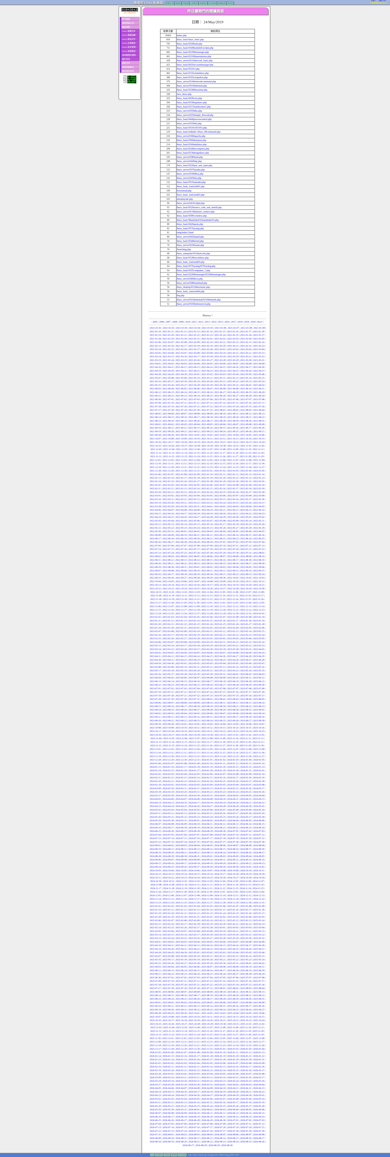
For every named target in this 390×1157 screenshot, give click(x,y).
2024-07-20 (246, 838)
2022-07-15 (168, 549)
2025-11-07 (207, 1027)
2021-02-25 (168, 349)
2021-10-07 (155, 438)
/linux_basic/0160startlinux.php (191, 144)
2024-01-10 (207, 763)
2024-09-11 (219, 859)
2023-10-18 (168, 731)
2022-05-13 (168, 524)
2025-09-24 (220, 1009)
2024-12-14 (155, 899)
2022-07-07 (181, 545)
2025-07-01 (168, 977)
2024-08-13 (194, 849)
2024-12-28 (220, 902)
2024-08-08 (246, 845)
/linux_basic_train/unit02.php (190, 194)
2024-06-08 (168, 824)
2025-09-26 (246, 1009)
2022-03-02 (168, 495)
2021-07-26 (258, 406)
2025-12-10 (168, 1042)
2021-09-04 (194, 424)
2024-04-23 (155, 806)
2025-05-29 (207, 963)
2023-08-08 (181, 703)
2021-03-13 (258, 353)
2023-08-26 (181, 710)
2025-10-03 (220, 1013)
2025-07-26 (258, 984)
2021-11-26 (219, 456)
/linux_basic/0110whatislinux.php (192, 73)
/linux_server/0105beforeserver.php (193, 304)
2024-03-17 (258, 788)
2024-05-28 (258, 817)
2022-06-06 (246, 531)
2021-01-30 (181, 338)
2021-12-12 (181, 463)
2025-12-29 (181, 1049)
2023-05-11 (194, 667)
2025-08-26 (194, 999)
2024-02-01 (258, 770)
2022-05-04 (168, 520)
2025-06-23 (181, 974)
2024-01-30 (233, 770)
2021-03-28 (220, 360)
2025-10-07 (155, 1017)
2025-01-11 (168, 910)
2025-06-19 (246, 970)
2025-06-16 (207, 970)
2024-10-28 (246, 877)
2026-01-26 (194, 1059)
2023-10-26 (155, 735)
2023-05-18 (168, 670)
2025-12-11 (181, 1042)
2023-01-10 (258, 617)
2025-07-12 (194, 981)
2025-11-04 (168, 1027)
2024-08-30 (181, 856)
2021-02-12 (232, 342)
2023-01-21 (168, 624)
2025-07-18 (155, 984)
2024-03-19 (168, 792)
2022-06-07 (258, 531)
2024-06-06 (258, 820)
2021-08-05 (155, 413)
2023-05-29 (194, 674)
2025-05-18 (181, 959)
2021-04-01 (155, 363)
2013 (207, 322)
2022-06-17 (155, 538)
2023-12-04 (194, 749)
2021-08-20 (233, 417)
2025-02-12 (232, 920)
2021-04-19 (155, 371)
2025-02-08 (181, 920)
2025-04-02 (168, 942)
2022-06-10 (181, 535)
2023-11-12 (258, 738)
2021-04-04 (194, 363)
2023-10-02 (194, 724)
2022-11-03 (194, 592)
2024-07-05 (168, 835)
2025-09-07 (233, 1002)
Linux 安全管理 (128, 47)
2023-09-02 (155, 713)
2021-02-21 (233, 346)
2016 (227, 322)
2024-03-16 (245, 788)
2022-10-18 (220, 585)
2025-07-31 (207, 988)
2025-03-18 (207, 934)
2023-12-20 (168, 756)
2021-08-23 (155, 421)
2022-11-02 (181, 592)
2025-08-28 (220, 999)
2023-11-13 (155, 742)
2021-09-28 (155, 435)
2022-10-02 (246, 578)
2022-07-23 (155, 553)
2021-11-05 (181, 449)
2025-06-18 (233, 970)
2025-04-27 (258, 949)
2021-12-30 (181, 470)
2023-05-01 (181, 663)
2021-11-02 (258, 446)
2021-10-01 (194, 435)
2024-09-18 (194, 863)
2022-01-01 (207, 470)
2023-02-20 (207, 635)
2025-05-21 (220, 959)
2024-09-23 (258, 863)
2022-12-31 (246, 613)
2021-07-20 (181, 406)
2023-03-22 (246, 645)
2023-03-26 (181, 649)
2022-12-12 (232, 606)
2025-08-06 (168, 992)
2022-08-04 (181, 556)
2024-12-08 (194, 895)
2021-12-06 (220, 460)
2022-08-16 (219, 560)
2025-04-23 (207, 949)
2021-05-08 (168, 378)
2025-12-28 (168, 1049)
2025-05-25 (155, 963)
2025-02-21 (233, 924)
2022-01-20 (220, 478)
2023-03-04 (246, 638)
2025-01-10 (155, 910)
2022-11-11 (181, 595)
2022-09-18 (181, 574)
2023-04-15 (207, 656)
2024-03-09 (155, 788)
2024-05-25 (220, 817)
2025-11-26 (219, 1034)
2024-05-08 (233, 810)
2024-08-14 (207, 849)
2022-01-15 (155, 478)
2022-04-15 (155, 513)
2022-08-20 (155, 563)
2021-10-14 (245, 438)
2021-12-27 (258, 467)
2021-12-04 (194, 460)
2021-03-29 (233, 360)
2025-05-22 (233, 959)
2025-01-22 (194, 913)
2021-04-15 (219, 367)
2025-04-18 (258, 945)
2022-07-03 (246, 542)
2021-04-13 (194, 367)
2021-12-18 (258, 463)
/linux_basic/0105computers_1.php (193, 270)
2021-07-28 (168, 410)
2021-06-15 (194, 392)
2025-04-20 (168, 949)
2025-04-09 (258, 942)
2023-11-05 (168, 738)
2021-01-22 (194, 335)
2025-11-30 (155, 1038)
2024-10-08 (220, 870)
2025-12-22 (207, 1045)
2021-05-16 (155, 381)
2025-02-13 (245, 920)
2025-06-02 (258, 963)
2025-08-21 (246, 995)
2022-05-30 (155, 531)
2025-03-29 (233, 938)
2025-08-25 (181, 999)
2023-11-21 (258, 742)
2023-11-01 (233, 735)
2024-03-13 (207, 788)
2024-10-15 (194, 874)
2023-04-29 (155, 663)
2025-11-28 (245, 1034)
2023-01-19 (258, 620)
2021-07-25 (246, 406)
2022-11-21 (194, 599)
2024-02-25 (220, 781)
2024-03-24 (233, 792)
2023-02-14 (245, 631)
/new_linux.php (183, 94)
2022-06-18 (168, 538)
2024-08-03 (181, 845)
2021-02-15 (155, 346)
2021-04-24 (220, 371)
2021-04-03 (181, 363)
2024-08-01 (155, 845)
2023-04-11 (155, 656)
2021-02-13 (245, 342)
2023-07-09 (258, 688)
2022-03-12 (181, 499)
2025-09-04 (194, 1002)
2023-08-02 (220, 699)
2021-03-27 (207, 360)
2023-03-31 (246, 649)
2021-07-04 (207, 399)
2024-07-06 (181, 835)
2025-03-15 (168, 934)
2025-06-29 (258, 974)
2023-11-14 (168, 742)
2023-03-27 (194, 649)
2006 (161, 322)
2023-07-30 (181, 699)
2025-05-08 (168, 956)
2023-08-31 (246, 710)
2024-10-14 (181, 874)
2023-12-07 (233, 749)
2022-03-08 (246, 495)
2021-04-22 (194, 371)
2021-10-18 (181, 442)
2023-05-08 (155, 667)
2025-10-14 (245, 1017)
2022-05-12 (155, 524)
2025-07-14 (219, 981)
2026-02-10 (155, 1066)
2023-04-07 (220, 652)
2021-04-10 (155, 367)
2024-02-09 (246, 774)
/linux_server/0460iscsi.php (189, 278)
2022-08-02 (155, 556)
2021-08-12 (245, 413)
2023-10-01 (181, 724)
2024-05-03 (168, 810)
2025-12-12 (194, 1042)
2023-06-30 (258, 685)
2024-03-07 (246, 784)
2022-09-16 (155, 574)
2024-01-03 (233, 760)
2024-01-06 (155, 763)
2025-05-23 (246, 959)
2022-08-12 (168, 560)
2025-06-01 (246, 963)
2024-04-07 (181, 799)
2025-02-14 (258, 920)
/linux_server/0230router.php (190, 245)
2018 (240, 322)
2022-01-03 (233, 470)
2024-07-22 (155, 842)
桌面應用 (203, 3)
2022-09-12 (219, 570)
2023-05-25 (258, 670)
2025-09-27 (258, 1009)
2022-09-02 (207, 567)
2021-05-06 (258, 374)
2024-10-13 (168, 874)
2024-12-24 (168, 902)
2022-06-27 (168, 542)
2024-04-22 (258, 802)
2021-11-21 (155, 456)
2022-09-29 (207, 578)
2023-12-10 (155, 752)
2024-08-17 (245, 849)
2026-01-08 (194, 1052)
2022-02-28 (258, 492)
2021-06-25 (207, 395)
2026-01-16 (181, 1056)
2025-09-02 (168, 1002)
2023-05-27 (168, 674)
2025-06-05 (181, 967)
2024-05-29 (155, 820)
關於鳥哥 (126, 59)
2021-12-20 (168, 467)
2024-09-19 (207, 863)
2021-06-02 (258, 385)
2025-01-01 (155, 906)
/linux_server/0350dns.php (189, 110)
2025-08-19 (220, 995)
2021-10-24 (258, 442)
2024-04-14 (155, 802)
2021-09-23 (207, 431)
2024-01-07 (168, 763)
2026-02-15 (219, 1066)
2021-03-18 (207, 356)
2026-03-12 (194, 1077)
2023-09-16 (219, 717)
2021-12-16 (232, 463)
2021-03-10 (220, 353)
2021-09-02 (168, 424)
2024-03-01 (168, 784)
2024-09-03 (233, 856)
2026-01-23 (155, 1059)
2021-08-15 (168, 417)
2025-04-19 (155, 949)
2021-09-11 (168, 428)
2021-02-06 (155, 342)
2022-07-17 (194, 549)
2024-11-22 (219, 888)
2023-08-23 (258, 706)
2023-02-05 (246, 628)
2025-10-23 (246, 1020)
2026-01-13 (258, 1052)
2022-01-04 (246, 470)
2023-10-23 (233, 731)
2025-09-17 (245, 1006)
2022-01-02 (220, 470)
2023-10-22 (220, 731)
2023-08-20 (220, 706)
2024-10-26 (220, 877)
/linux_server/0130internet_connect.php (195, 211)
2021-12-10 (155, 463)
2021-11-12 (155, 453)
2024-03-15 (232, 788)
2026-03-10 (168, 1077)
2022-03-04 (194, 495)
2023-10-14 (232, 727)
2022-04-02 (220, 506)
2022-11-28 (168, 602)
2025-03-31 (258, 938)
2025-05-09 (181, 956)
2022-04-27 (194, 517)
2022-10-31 (155, 592)
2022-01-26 (181, 481)
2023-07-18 (258, 692)
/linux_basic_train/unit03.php (190, 262)
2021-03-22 (258, 356)
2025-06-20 (258, 970)
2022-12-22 (246, 610)
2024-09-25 (168, 867)
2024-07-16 (194, 838)
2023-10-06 (246, 724)
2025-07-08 (258, 977)
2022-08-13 (181, 560)
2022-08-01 (258, 553)
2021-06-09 (233, 388)
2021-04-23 (207, 371)
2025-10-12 (219, 1017)
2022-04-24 (155, 517)
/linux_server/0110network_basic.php (194, 60)
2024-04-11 (232, 799)
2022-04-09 (194, 510)
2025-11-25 (207, 1034)
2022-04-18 (194, 513)
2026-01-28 (220, 1059)
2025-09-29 (168, 1013)
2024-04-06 (168, 799)
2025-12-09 (155, 1042)
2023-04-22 (181, 660)
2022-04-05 (258, 506)
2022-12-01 (206, 602)
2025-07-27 (155, 988)
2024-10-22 (168, 877)
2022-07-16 (181, 549)
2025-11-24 (194, 1034)
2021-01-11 (168, 331)
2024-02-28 (258, 781)
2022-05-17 (220, 524)
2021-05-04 (233, 374)
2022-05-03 (155, 520)
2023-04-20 (155, 660)
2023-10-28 (181, 735)
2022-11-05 (219, 592)
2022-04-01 (207, 506)
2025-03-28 (220, 938)
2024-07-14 (168, 838)
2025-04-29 (168, 952)
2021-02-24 (155, 349)
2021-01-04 (194, 328)
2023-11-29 (245, 745)
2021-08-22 (258, 417)
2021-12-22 (194, 467)
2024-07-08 (207, 835)
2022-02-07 (220, 485)
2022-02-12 (168, 488)
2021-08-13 (258, 413)
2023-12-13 (194, 752)
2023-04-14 (194, 656)
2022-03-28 (155, 506)
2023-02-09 (181, 631)
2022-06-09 (168, 535)
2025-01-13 (194, 910)
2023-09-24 (207, 720)
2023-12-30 (181, 760)
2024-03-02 (181, 784)
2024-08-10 (155, 849)
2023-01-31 (181, 628)
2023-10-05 (233, 724)
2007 (168, 322)
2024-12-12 (245, 895)
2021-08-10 (220, 413)
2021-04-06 (220, 363)
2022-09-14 (245, 570)
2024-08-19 (155, 852)
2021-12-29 (168, 470)
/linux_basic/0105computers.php (192, 77)
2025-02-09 (194, 920)
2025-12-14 (219, 1042)
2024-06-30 (220, 831)
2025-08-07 (181, 992)
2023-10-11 (194, 727)
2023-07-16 (232, 692)
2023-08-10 (207, 703)
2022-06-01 (181, 531)
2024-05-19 (258, 813)
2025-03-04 (258, 927)
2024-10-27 (233, 877)
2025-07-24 (233, 984)
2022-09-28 (194, 578)
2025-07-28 (168, 988)
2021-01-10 (155, 331)
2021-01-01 (155, 328)
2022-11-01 (168, 592)
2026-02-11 (168, 1066)
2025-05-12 (219, 956)
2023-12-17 (245, 752)
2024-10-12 (155, 874)
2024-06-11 (207, 824)
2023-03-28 (207, 649)
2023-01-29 (155, 628)
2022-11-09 (155, 595)
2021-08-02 (233, 410)
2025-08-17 (194, 995)
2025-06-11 (258, 967)
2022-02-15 (207, 488)
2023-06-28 (233, 685)
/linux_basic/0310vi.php (188, 69)
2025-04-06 (220, 942)
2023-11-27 (219, 745)
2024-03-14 (219, 788)
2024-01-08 (181, 763)
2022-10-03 (258, 578)
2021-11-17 (219, 453)
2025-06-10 (246, 967)
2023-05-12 (207, 667)
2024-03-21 (194, 792)
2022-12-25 (168, 613)
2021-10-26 (168, 446)
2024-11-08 (155, 884)
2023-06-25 (194, 685)
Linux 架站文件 (128, 39)
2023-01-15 (207, 620)
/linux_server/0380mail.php (189, 157)
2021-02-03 (233, 338)
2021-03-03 (246, 349)
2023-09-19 (258, 717)
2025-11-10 (245, 1027)
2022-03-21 (181, 503)
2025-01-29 (168, 917)
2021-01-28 (155, 338)
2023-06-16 (194, 681)
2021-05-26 (168, 385)
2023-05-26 (155, 674)
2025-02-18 (194, 924)
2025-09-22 (194, 1009)
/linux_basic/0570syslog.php (190, 228)
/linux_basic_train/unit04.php (190, 291)
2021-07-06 (233, 399)
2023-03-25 (168, 649)
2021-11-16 (207, 453)
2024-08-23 (207, 852)
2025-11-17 (219, 1031)
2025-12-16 (245, 1042)
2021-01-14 (207, 331)
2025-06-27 (233, 974)
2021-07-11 (181, 403)
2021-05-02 (207, 374)
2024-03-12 (194, 788)
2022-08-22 (181, 563)
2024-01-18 (194, 767)
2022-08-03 (168, 556)
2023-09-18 (245, 717)
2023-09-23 (194, 720)
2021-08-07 (181, 413)
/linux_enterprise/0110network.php (193, 253)
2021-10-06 (258, 435)
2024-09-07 (168, 859)
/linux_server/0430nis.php (188, 178)
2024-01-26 (181, 770)
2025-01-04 (194, 906)
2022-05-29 (258, 528)
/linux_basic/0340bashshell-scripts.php (194, 48)
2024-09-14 (258, 859)
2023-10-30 (207, 735)
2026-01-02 (233, 1049)
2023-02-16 (155, 635)
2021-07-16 (245, 403)
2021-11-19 (245, 453)
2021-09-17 (245, 428)
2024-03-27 (155, 795)
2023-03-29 (220, 649)
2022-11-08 (258, 592)
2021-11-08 (219, 449)
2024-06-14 (245, 824)
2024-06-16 (155, 827)
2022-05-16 (207, 524)
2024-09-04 (246, 856)
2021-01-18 (258, 331)
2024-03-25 (246, 792)
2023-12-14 (207, 752)
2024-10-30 (155, 881)
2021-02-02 (220, 338)
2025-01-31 (194, 917)
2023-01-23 (194, 624)
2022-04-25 (168, 517)
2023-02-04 (233, 628)
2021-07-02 (181, 399)
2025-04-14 (207, 945)
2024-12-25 (181, 902)
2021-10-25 (155, 446)
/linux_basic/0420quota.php (189, 224)
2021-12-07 (233, 460)
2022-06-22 (220, 538)
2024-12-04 (258, 892)
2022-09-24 (258, 574)
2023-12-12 (181, 752)
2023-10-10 (181, 727)
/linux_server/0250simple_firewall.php (194, 115)
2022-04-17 (181, 513)
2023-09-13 (181, 717)
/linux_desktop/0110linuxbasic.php (193, 287)
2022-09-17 (168, 574)
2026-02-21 (181, 1070)
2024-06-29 (207, 831)
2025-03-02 (233, 927)
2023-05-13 (219, 667)
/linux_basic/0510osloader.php (191, 182)
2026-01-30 (246, 1059)
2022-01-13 (245, 474)
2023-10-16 (258, 727)
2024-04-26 (194, 806)
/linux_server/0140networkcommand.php (196, 81)
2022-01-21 (233, 478)
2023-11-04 (155, 738)
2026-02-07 (233, 1063)
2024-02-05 (194, 774)
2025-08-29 (233, 999)
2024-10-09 (233, 870)
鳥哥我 (230, 3)
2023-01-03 (168, 617)
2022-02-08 (233, 485)
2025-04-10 (155, 945)
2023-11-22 (155, 745)
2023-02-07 (155, 631)
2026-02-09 (258, 1063)
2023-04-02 (155, 652)
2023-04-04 (181, 652)
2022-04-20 (220, 513)
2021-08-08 (194, 413)
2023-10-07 (258, 724)
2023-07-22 (194, 695)
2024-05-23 (194, 817)
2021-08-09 (207, 413)
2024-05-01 (258, 806)
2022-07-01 (220, 542)
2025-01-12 (181, 910)
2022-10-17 (207, 585)
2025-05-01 (194, 952)
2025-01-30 (181, 917)
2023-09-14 (194, 717)
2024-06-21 (220, 827)
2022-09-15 (258, 570)
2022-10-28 (233, 588)
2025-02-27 (194, 927)
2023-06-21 (258, 681)
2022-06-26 (155, 542)
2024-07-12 (258, 835)
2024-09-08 (181, 859)
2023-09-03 (168, 713)
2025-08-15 (168, 995)
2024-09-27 (194, 867)
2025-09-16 (232, 1006)
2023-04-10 (258, 652)
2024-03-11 (181, 788)
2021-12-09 (258, 460)
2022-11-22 (207, 599)
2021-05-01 (194, 374)
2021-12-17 (245, 463)
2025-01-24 (220, 913)
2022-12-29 (220, 613)
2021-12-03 (181, 460)
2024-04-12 (245, 799)
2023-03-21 (233, 645)
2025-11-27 (232, 1034)
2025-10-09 (181, 1017)
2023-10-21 (207, 731)
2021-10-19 (194, 442)
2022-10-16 (194, 585)
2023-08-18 (194, 706)
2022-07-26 (194, 553)
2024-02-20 (155, 781)
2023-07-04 (194, 688)
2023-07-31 (194, 699)
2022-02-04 (181, 485)
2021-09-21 (181, 431)
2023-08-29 (220, 710)
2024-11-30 (206, 892)
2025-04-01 (155, 942)
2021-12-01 (155, 460)
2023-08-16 (168, 706)
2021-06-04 (168, 388)
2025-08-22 (258, 995)
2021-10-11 (207, 438)
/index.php (181, 35)
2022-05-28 (246, 528)
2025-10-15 (258, 1017)
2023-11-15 (181, 742)
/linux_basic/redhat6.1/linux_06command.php (198, 131)
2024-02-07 (220, 774)
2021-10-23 (246, 442)
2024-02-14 (194, 777)
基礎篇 (178, 3)
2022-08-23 (194, 563)
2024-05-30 (168, 820)
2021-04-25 (233, 371)
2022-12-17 (181, 610)
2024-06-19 (194, 827)
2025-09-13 (194, 1006)
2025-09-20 (168, 1009)
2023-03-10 (207, 642)
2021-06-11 (258, 388)
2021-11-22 (168, 456)
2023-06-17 (207, 681)
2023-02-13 (232, 631)
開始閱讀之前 (128, 23)
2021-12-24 (220, 467)
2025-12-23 (220, 1045)
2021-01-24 (220, 335)
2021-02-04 (246, 338)
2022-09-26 (168, 578)
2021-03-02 (233, 349)
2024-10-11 (258, 870)
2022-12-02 (219, 602)
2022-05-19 (246, 524)
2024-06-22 (233, 827)
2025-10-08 (168, 1017)
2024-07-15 (181, 838)
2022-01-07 (168, 474)
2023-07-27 (258, 695)
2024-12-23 (155, 902)
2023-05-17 (155, 670)
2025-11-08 (219, 1027)
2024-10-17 (220, 874)
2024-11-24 (245, 888)
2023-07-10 (155, 692)
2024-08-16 (232, 849)
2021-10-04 (233, 435)
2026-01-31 (258, 1059)
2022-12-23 (258, 610)
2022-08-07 (220, 556)
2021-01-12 (181, 331)
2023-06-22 (155, 685)
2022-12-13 (245, 606)
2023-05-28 (181, 674)
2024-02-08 (233, 774)
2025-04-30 (181, 952)
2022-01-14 (258, 474)
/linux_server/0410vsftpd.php (190, 203)
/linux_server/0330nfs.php (189, 123)
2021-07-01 (168, 399)
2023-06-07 (194, 677)
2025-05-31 (233, 963)
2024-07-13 (155, 838)
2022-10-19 (233, 585)
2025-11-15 (194, 1031)
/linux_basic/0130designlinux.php (192, 152)
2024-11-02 (194, 881)
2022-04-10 (207, 510)
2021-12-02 (168, 460)
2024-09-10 (207, 859)
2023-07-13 (194, 692)
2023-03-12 (232, 642)
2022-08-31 (181, 567)
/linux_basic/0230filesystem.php (191, 90)
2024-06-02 (207, 820)
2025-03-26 (194, 938)
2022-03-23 (207, 503)
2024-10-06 (194, 870)
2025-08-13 (258, 992)
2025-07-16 (245, 981)
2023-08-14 (258, 703)
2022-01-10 (207, 474)
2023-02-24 (258, 635)
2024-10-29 (258, 877)
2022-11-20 (181, 599)
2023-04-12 (168, 656)
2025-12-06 (232, 1038)
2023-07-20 (168, 695)
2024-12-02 (232, 892)
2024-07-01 (233, 831)
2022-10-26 (207, 588)
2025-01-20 (168, 913)
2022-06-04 (220, 531)
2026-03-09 (155, 1077)
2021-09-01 (155, 424)
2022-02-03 (168, 485)
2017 (233, 322)
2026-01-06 (168, 1052)
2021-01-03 (181, 328)
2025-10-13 (232, 1017)
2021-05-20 (207, 381)
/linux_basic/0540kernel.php (190, 241)
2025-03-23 (155, 938)
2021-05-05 (246, 374)
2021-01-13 (194, 331)
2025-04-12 (181, 945)
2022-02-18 (245, 488)
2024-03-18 (155, 792)
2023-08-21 (233, 706)
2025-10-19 (194, 1020)
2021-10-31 (233, 446)
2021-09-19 (155, 431)
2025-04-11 (168, 945)
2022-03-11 (168, 499)
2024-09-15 (155, 863)
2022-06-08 (155, 535)
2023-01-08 (233, 617)
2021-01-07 (233, 328)
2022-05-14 (181, 524)
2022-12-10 (207, 606)
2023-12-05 (207, 749)
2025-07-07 (246, 977)
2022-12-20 (220, 610)
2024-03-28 (168, 795)
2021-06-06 (194, 388)
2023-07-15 (219, 692)
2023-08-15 (155, 706)
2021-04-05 (207, 363)
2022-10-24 (181, 588)
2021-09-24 (220, 431)
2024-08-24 (220, 852)
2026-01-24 (168, 1059)
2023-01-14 (194, 620)
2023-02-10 (194, 631)
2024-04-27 (207, 806)
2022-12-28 (207, 613)
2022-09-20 (207, 574)
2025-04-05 (207, 942)
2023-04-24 (207, 660)
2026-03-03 (194, 1074)
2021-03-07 (181, 353)
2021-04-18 (258, 367)
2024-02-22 (181, 781)
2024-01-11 (219, 763)
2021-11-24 (194, 456)
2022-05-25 (207, 528)
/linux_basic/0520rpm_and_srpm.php (194, 165)
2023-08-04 (246, 699)
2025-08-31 (258, 999)
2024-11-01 (181, 881)
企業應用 (193, 3)
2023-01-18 (245, 620)
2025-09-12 (181, 1006)
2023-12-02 (168, 749)
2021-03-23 (155, 360)
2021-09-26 (246, 431)
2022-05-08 (220, 520)
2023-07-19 (155, 695)
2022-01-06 (155, 474)
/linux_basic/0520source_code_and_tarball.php (199, 207)
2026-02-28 (155, 1074)
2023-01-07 (220, 617)
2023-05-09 (168, 667)
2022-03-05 (207, 495)
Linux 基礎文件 (128, 31)
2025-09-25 (233, 1009)
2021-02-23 (258, 346)
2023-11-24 (181, 745)
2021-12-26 (246, 467)
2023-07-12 (181, 692)
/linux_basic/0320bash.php (189, 43)
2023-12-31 (194, 760)
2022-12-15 (155, 610)
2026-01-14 (155, 1056)
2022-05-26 (220, 528)
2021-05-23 (246, 381)
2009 (181, 322)
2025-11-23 (181, 1034)
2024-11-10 (181, 884)
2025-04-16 (232, 945)
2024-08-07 (233, 845)
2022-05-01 (246, 517)
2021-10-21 (220, 442)
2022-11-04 (207, 592)
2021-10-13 (232, 438)
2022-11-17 (258, 595)
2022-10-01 (233, 578)
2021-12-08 (246, 460)
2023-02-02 (207, 628)
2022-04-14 (258, 510)
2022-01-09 (194, 474)
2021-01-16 (232, 331)
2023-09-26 (233, 720)
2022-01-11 (219, 474)
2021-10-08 (168, 438)
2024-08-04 (194, 845)
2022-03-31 (194, 506)
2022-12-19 (207, 610)
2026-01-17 (194, 1056)
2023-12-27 (258, 756)
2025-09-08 (246, 1002)
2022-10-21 (258, 585)
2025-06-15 (194, 970)
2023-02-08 (168, 631)
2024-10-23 (181, 877)
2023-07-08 (246, 688)
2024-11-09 (168, 884)
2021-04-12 (181, 367)
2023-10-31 (220, 735)
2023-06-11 (245, 677)
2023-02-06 (258, 628)
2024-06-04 (233, 820)
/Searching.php (183, 249)
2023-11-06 (181, 738)
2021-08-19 (220, 417)
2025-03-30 (246, 938)
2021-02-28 (207, 349)
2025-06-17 (220, 970)
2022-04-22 (246, 513)
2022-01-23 (258, 478)
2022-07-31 (246, 553)
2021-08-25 (181, 421)
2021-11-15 (194, 453)
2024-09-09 (194, 859)
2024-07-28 (233, 842)
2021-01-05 (207, 328)
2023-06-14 (168, 681)
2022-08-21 (168, 563)
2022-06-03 (207, 531)
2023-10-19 (181, 731)
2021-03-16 (181, 356)
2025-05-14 (245, 956)
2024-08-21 (181, 852)
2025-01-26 (246, 913)
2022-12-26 (181, 613)
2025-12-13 (207, 1042)
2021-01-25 (233, 335)
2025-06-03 (155, 967)
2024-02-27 (246, 781)
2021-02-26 (181, 349)
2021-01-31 (194, 338)
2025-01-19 (155, 913)
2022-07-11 (232, 545)
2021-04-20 (168, 371)
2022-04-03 (233, 506)
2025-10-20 (207, 1020)
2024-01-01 (207, 760)
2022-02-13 (181, 488)
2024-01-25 (168, 770)
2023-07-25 (233, 695)
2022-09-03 (220, 567)
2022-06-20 (194, 538)
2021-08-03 (246, 410)
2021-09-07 (233, 424)
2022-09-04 (233, 567)
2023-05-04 (220, 663)
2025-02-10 (207, 920)
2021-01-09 (259, 328)
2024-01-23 (258, 767)
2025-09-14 (207, 1006)
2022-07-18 (207, 549)
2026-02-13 (194, 1066)
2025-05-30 (220, 963)
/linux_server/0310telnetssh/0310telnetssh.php (198, 299)
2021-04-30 (181, 374)
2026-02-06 (220, 1063)
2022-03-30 (181, 506)
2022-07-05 (155, 545)
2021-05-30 (220, 385)
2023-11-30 (258, 745)
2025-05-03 (220, 952)
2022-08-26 (233, 563)
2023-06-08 (207, 677)
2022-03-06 (220, 495)
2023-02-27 (181, 638)
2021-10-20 (207, 442)
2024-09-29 (220, 867)
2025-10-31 (233, 1024)
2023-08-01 (207, 699)
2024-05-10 (258, 810)
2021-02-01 (207, 338)
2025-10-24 (258, 1020)
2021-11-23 (181, 456)
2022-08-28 (258, 563)
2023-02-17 (168, 635)
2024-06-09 (181, 824)
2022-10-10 (233, 581)
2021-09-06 (220, 424)
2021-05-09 (181, 378)
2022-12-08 (181, 606)
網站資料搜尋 (128, 71)
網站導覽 (126, 27)
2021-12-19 (155, 467)
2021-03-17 (194, 356)
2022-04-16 (168, 513)
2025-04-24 (220, 949)
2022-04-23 (258, 513)
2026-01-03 (246, 1049)
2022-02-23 (194, 492)
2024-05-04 (181, 810)
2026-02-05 (207, 1063)
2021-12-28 (155, 470)
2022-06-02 (194, 531)
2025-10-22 (233, 1020)
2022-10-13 (155, 585)
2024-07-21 (258, 838)
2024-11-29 (193, 892)
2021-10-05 (246, 435)
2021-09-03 (181, 424)
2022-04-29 (220, 517)
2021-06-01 (246, 385)
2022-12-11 (219, 606)
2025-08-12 (245, 992)
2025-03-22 (258, 934)
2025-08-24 (168, 999)
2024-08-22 (194, 852)
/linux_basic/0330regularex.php (191, 102)
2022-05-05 (181, 520)
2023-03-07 (168, 642)
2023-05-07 (258, 663)
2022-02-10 (258, 485)
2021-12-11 (168, 463)
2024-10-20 (258, 874)
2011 (194, 322)
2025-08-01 (220, 988)
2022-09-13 (232, 570)
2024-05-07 (220, 810)
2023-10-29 (194, 735)
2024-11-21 (207, 888)
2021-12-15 (219, 463)
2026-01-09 (207, 1052)
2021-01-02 (168, 328)
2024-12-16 (181, 899)
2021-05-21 (220, 381)
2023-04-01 (258, 649)
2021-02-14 (258, 342)
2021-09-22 (194, 431)
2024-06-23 (246, 827)
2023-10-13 (219, 727)
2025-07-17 (258, 981)
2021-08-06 (168, 413)
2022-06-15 (245, 535)
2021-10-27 (181, 446)
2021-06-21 (155, 395)
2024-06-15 (258, 824)
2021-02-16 (168, 346)
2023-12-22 (194, 756)
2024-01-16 (168, 767)
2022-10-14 (168, 585)
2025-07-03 (194, 977)
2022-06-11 (194, 535)
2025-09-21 (181, 1009)
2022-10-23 (168, 588)
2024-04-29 (233, 806)
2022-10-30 (258, 588)
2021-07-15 (232, 403)
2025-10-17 (168, 1020)
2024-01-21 (233, 767)
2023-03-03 (233, 638)
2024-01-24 (155, 770)
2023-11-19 (232, 742)
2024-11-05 (232, 881)
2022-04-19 (207, 513)
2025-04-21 (181, 949)
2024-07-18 (220, 838)
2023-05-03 (207, 663)
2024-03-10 (168, 788)
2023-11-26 (207, 745)
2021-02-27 (194, 349)
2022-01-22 (246, 478)
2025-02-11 (219, 920)
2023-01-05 (194, 617)
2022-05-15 (194, 524)
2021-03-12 (245, 353)
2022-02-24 (207, 492)
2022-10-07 (194, 581)
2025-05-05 (246, 952)
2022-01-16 (168, 478)
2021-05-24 (258, 381)
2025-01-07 (233, 906)
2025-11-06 (194, 1027)
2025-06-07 (207, 967)
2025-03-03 (246, 927)
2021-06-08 (220, 388)
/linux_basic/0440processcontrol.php (194, 119)
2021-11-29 (258, 456)
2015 (220, 322)
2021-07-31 (207, 410)
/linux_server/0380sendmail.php (191, 283)
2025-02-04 (246, 917)
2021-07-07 (246, 399)
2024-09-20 (220, 863)
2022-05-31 (168, 531)
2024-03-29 (181, 795)
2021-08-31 (258, 421)
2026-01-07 (181, 1052)
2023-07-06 (220, 688)
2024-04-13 (258, 799)
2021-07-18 (155, 406)
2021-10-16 (155, 442)
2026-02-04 (194, 1063)
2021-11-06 (194, 449)
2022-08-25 (220, 563)
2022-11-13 (207, 595)
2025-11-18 (232, 1031)
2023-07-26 (246, 695)
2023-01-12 (168, 620)
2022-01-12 (232, 474)
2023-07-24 (220, 695)
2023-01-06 (207, 617)
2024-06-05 (246, 820)
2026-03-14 (219, 1077)
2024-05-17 (232, 813)
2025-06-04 (168, 967)
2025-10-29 (207, 1024)
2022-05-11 (258, 520)
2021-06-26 (220, 395)
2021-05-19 (194, 381)
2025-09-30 (181, 1013)
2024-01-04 (246, 760)
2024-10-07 (207, 870)
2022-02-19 (258, 488)
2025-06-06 (194, 967)
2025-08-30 (246, 999)
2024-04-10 (220, 799)
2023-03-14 (258, 642)
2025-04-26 (246, 949)
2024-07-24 (181, 842)
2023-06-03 (258, 674)
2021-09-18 (258, 428)
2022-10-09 (220, 581)
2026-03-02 (181, 1074)
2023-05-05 (233, 663)
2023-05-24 (246, 670)
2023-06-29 (246, 685)
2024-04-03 (246, 795)
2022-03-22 (194, 503)
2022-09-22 (233, 574)
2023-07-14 (207, 692)
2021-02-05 (258, 338)
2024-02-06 (207, 774)
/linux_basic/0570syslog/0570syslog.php (195, 266)
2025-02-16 (168, 924)
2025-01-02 (168, 906)
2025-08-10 (220, 992)
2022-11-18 (155, 599)
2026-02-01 (155, 1063)
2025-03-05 (155, 931)
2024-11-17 (155, 888)
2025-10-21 (220, 1020)
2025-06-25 (207, 974)
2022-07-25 (181, 553)
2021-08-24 (168, 421)
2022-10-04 (155, 581)
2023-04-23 (194, 660)
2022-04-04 (246, 506)
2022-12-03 (232, 602)
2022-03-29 (168, 506)
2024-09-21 (233, 863)
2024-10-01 (246, 867)
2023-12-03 (181, 749)
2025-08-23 (155, 999)
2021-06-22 (168, 395)
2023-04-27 (246, 660)
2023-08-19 (207, 706)
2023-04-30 (168, 663)
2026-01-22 (258, 1056)
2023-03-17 (181, 645)
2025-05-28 (194, 963)
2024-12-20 (233, 899)
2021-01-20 (168, 335)
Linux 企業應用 (128, 43)
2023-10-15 (245, 727)
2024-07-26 (207, 842)
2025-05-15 (258, 956)
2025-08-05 (155, 992)
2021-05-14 (245, 378)
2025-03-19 (220, 934)
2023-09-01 (258, 710)
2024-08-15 (219, 849)
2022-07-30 (233, 553)
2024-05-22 (181, 817)
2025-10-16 (155, 1020)
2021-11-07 (207, 449)
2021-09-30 (181, 435)
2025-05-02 (207, 952)
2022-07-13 (258, 545)
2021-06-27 (233, 395)
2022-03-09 (258, 495)
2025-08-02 (233, 988)
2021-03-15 (168, 356)
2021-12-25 (233, 467)
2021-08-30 (246, 421)
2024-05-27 (246, 817)
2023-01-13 (181, 620)
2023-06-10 (233, 677)
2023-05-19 (181, 670)
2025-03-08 (194, 931)
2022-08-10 (258, 556)
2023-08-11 (219, 703)
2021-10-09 (181, 438)
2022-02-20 (155, 492)
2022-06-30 (207, 542)
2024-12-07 (181, 895)
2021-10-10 (194, 438)
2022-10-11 (245, 581)
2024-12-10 (220, 895)
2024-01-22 (246, 767)
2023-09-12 (168, 717)
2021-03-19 (220, 356)
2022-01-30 (233, 481)
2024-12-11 (232, 895)
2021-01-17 (245, 331)
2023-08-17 (181, 706)
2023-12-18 (258, 752)
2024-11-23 (232, 888)
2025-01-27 (258, 913)
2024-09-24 (155, 867)
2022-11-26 (258, 599)
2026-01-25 (181, 1059)
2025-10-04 (233, 1013)
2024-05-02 (155, 810)
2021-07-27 (155, 410)
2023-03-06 (155, 642)
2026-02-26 (246, 1070)
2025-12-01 (168, 1038)
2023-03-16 (168, 645)
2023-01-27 (246, 624)
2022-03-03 (181, 495)
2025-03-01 (220, 927)
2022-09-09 (181, 570)
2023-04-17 (232, 656)
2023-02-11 (207, 631)
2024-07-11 (245, 835)
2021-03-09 (207, 353)
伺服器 (185, 3)
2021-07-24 (233, 406)
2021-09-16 (232, 428)
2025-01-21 (181, 913)
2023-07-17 (245, 692)
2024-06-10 (194, 824)
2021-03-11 (232, 353)
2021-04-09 (258, 363)
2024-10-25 (207, 877)
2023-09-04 (181, 713)
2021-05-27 (181, 385)
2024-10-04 (168, 870)
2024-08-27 (258, 852)
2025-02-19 (207, 924)
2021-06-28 (246, 395)
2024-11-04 (219, 881)
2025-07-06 (233, 977)
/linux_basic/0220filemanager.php (192, 52)
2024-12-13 (258, 895)
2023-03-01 (207, 638)
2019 (246, 322)
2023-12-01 (155, 749)
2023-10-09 (168, 727)
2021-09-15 (219, 428)
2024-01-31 (246, 770)
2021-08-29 (233, 421)
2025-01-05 (207, 906)
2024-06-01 (194, 820)
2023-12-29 (168, 760)
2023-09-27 (246, 720)
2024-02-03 (168, 774)
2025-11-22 (168, 1034)
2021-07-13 (207, 403)
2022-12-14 (258, 606)
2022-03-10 (155, 499)
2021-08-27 (207, 421)
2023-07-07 (233, 688)
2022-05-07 (207, 520)
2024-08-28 (155, 856)
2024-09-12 (232, 859)
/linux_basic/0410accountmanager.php (194, 64)
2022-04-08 (181, 510)
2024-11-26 (155, 892)
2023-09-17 (232, 717)
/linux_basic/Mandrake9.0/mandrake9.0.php (197, 220)
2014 (213, 322)
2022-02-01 (258, 481)
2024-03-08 (258, 784)
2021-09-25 (233, 431)
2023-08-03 (233, 699)
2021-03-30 (246, 360)
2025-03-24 (168, 938)
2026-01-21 (246, 1056)
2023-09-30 (168, 724)
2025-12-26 (258, 1045)
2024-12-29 (233, 902)
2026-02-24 (220, 1070)
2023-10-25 (258, 731)
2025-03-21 (246, 934)
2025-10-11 (207, 1017)
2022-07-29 (220, 553)
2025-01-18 (258, 910)
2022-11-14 (219, 595)
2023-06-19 (233, 681)
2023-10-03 (207, 724)
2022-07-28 (207, 553)
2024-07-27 (220, 842)
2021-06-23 (181, 395)
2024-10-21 (155, 877)
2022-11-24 (232, 599)
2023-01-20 (155, 624)
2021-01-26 (246, 335)
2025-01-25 (233, 913)
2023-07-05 (207, 688)
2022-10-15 (181, 585)
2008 (174, 322)
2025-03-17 (194, 934)
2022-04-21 (233, 513)
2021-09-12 (181, 428)
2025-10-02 (207, 1013)
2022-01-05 (258, 470)
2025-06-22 (168, 974)
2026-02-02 (168, 1063)
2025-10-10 (194, 1017)
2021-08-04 (258, 410)
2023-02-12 (219, 631)
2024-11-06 (245, 881)
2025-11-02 (258, 1024)
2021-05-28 (194, 385)
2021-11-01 (246, 446)
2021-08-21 (246, 417)
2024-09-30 (233, 867)
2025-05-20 (207, 959)
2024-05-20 (155, 817)
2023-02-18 (181, 635)
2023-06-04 (155, 677)
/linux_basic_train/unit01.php (190, 186)
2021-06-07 (207, 388)
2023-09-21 (168, 720)
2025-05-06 (258, 952)
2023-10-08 (155, 727)
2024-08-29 (168, 856)
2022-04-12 (232, 510)
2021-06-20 (258, 392)
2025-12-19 (168, 1045)
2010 (187, 322)
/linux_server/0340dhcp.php (189, 173)
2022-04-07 (168, 510)
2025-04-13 (194, 945)
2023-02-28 (194, 638)
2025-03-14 (155, 934)
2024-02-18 (245, 777)
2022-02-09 (246, 485)
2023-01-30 (168, 628)
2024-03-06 (233, 784)
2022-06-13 (219, 535)
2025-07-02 (181, 977)
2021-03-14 (155, 356)
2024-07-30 (258, 842)
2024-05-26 (233, 817)
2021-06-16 (207, 392)
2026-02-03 (181, 1063)
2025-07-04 (207, 977)
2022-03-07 (233, 495)
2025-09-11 (168, 1006)
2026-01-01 (220, 1049)
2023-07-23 (207, 695)
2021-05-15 (258, 378)
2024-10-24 (194, 877)
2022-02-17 (232, 488)
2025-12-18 (155, 1045)
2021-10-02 (207, 435)
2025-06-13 (168, 970)
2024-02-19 (258, 777)
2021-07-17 (258, 403)
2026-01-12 (245, 1052)
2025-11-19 (245, 1031)
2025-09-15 (219, 1006)
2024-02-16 (219, 777)
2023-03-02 (220, 638)
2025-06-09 (233, 967)
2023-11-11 (245, 738)
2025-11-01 (246, 1024)
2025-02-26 (181, 927)
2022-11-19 (168, 599)
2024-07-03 (258, 831)
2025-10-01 (194, 1013)
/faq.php (180, 295)
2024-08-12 (181, 849)
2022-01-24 (155, 481)
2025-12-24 (233, 1045)
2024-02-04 (181, 774)
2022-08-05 (194, 556)
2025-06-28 (246, 974)
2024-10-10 (246, 870)
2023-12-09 (258, 749)
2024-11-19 (181, 888)
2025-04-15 (219, 945)
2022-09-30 (220, 578)
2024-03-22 (207, 792)
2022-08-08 (233, 556)
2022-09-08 (168, 570)
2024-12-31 (258, 902)
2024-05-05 (194, 810)
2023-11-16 (194, 742)
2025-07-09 (155, 981)
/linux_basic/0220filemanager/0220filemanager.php (201, 274)
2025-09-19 (155, 1009)
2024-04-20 (233, 802)
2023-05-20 (194, 670)
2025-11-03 (155, 1027)
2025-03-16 (181, 934)
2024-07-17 (207, 838)
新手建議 (126, 19)
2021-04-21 (181, 371)
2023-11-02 (245, 735)
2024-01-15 (155, 767)
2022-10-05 (168, 581)
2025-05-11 (207, 956)
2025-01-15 (219, 910)
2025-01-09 (258, 906)
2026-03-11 (181, 1077)
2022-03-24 (220, 503)
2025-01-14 (207, 910)
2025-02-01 (207, 917)
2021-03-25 (181, 360)
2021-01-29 (168, 338)
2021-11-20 (258, 453)
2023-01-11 (155, 620)
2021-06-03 (155, 388)
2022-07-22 (258, 549)
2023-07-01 (155, 688)
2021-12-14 (207, 463)
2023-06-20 (246, 681)
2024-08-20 (168, 852)
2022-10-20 (246, 585)
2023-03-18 (194, 645)
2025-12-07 (245, 1038)
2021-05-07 (155, 378)
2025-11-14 (181, 1031)
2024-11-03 (207, 881)
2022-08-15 (207, 560)
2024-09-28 (207, 867)
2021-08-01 (220, 410)
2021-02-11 (219, 342)
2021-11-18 (232, 453)
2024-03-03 (194, 784)
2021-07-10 (168, 403)
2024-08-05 (207, 845)
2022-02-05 (194, 485)
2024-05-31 (181, 820)
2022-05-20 (258, 524)
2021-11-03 (155, 449)
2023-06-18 (220, 681)
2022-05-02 (258, 517)
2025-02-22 (246, 924)
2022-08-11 (155, 560)
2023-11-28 (232, 745)
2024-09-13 (245, 859)
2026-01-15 (168, 1056)
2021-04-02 (168, 363)
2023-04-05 (194, 652)
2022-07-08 (194, 545)
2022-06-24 (246, 538)
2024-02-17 (232, 777)
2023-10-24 (246, 731)
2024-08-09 (258, 845)
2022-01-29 (220, 481)
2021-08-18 (207, 417)
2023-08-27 (194, 710)
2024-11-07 (258, 881)
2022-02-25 (220, 492)
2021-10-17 (168, 442)
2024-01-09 (194, 763)
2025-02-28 (207, 927)
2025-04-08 (246, 942)
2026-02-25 (233, 1070)
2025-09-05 (207, 1002)
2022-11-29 (181, 602)
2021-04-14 (207, 367)
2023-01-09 (246, 617)
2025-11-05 (181, 1027)
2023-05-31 (220, 674)
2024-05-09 (246, 810)
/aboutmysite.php (184, 199)
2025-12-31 (207, 1049)
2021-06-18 (233, 392)
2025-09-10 (155, 1006)
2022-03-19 (155, 503)
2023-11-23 (168, 745)
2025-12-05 (219, 1038)
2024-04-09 (207, 799)
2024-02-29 (155, 784)
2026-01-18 (207, 1056)
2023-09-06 (207, 713)
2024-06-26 (168, 831)
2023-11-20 (245, 742)
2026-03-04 (207, 1074)
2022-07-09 (207, 545)
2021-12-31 (194, 470)
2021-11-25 (207, 456)
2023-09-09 (246, 713)
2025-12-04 (207, 1038)
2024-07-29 (246, 842)
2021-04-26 (246, 371)
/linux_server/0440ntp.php (189, 161)
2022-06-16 (258, 535)
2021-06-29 (258, 395)
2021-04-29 (168, 374)
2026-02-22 (194, 1070)
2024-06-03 (220, 820)
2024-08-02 (168, 845)
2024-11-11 (194, 884)
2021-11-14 (181, 453)
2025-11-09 (232, 1027)
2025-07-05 (220, 977)
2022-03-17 (245, 499)
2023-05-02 (194, 663)
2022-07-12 (245, 545)
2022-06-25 (258, 538)
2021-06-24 (194, 395)
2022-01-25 (168, 481)
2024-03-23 (220, 792)
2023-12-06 (220, 749)
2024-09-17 (181, 863)
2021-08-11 (232, 413)
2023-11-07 (194, 738)
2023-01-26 (233, 624)
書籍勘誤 (221, 3)
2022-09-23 (246, 574)
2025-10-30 (220, 1024)
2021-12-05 (207, 460)
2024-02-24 (207, 781)
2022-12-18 (194, 610)
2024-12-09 (207, 895)
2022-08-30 (168, 567)
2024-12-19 (220, 899)
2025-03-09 (207, 931)
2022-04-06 (155, 510)
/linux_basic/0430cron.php (189, 98)
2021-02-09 (194, 342)
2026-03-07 (246, 1074)
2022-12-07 (168, 606)
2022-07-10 (220, 545)
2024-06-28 (194, 831)
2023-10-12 (207, 727)
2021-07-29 (181, 410)
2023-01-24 (207, 624)
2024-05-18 (245, 813)
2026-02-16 (232, 1066)
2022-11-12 (194, 595)
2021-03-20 (233, 356)
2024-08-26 (246, 852)
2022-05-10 (246, 520)
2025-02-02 (220, 917)
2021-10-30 (220, 446)
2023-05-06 (246, 663)
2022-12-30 (233, 613)
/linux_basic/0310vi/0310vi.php (191, 127)
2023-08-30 (233, 710)
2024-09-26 (181, 867)
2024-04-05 (155, 799)
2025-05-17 (168, 959)
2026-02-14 (207, 1066)
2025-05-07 (155, 956)
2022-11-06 (232, 592)
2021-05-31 (233, 385)
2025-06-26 (220, 974)
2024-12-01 (219, 892)
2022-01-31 (246, 481)
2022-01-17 (181, 478)
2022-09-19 (194, 574)
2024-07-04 (155, 835)
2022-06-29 (194, 542)
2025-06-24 (194, 974)
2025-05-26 (168, 963)
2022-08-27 (246, 563)
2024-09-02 (220, 856)
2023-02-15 (258, 631)
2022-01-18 (194, 478)
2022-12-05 (258, 602)
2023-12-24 (220, 756)
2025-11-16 (207, 1031)
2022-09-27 (181, 578)
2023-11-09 (219, 738)
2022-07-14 (155, 549)
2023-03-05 (258, 638)
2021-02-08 (181, 342)
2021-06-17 (220, 392)
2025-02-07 (168, 920)
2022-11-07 (245, 592)
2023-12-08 (246, 749)
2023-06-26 (207, 685)
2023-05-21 (207, 670)
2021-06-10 (246, 388)
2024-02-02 (155, 774)
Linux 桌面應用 (128, 51)
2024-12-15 (168, 899)
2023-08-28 (207, 710)
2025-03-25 (181, 938)
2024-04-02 (233, 795)
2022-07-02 (233, 542)
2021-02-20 (220, 346)
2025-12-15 (232, 1042)
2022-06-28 (181, 542)
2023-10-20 (194, 731)
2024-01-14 (258, 763)
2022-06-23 (233, 538)
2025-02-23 (258, 924)
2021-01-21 (181, 335)
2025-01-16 (232, 910)
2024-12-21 (246, 899)
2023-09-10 (258, 713)
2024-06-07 (155, 824)
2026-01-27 (207, 1059)
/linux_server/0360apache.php (190, 136)
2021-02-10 (207, 342)
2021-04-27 (258, 371)
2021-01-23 (207, 335)
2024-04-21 (246, 802)
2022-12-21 (233, 610)
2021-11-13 (168, 453)
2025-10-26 (168, 1024)
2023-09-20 (155, 720)
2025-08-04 (258, 988)
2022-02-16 (219, 488)
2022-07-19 (220, 549)
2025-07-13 (207, 981)
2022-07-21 (246, 549)
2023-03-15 (155, 645)
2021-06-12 (155, 392)
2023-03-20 (220, 645)
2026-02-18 (258, 1066)
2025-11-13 (168, 1031)
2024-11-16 (258, 884)
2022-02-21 (168, 492)
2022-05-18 (233, 524)
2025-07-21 (194, 984)
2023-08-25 (168, 710)
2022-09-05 (246, 567)
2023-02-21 (220, 635)
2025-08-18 (207, 995)
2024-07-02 (246, 831)
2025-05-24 (258, 959)
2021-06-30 (155, 399)
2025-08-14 (155, 995)
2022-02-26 (233, 492)
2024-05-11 (155, 813)
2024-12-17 (194, 899)
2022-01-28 (207, 481)
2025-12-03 (194, 1038)
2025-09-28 (155, 1013)
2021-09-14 (207, 428)
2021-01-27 (258, 335)
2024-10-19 (246, 874)
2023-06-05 (168, 677)
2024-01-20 (220, 767)
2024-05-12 (168, 813)
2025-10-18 (181, 1020)
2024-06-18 (181, 827)
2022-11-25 (245, 599)
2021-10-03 (220, 435)
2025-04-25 (233, 949)
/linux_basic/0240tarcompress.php (192, 148)
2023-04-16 (219, 656)
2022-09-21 (220, 574)
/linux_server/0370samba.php (190, 169)
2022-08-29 (155, 567)
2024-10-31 (168, 881)
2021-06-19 (246, 392)
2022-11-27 (155, 602)
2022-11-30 (193, 602)
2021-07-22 (207, 406)
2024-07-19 (233, 838)
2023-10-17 (155, 731)
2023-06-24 (181, 685)
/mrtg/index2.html (184, 232)
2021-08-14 (155, 417)
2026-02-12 (181, 1066)
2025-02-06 (155, 920)
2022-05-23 (181, 528)
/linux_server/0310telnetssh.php (191, 85)
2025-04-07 (233, 942)
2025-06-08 (220, 967)
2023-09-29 (155, 724)
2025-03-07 (181, 931)
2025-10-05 (246, 1013)
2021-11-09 (232, 449)
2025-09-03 (181, 1002)
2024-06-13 (232, 824)
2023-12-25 (233, 756)
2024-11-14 (232, 884)
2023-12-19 (155, 756)
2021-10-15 (258, 438)
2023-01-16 (219, 620)
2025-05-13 (232, 956)
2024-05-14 (194, 813)
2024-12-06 (168, 895)
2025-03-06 (168, 931)
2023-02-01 (194, 628)
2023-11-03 (258, 735)
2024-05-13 (181, 813)
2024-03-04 (207, 784)
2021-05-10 (194, 378)
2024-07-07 (194, 835)
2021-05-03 (220, 374)
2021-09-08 (246, 424)
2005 (155, 322)
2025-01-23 (207, 913)
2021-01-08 (246, 328)
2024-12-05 (155, 895)
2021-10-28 (194, 446)
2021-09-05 (207, 424)
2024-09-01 (207, 856)
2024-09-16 (168, 863)
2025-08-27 (207, 999)
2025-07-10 (168, 981)
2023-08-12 (232, 703)
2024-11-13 (219, 884)
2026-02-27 (258, 1070)
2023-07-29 (168, 699)
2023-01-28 (258, 624)
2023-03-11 (219, 642)
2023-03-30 (233, 649)
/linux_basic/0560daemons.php (191, 140)
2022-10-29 (246, 588)
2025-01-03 (181, 906)
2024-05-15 (207, 813)
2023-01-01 (258, 613)
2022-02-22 (181, 492)
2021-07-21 (194, 406)
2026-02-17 (245, 1066)
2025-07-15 (232, 981)
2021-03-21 (246, 356)
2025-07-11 (181, 981)
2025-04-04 (194, 942)
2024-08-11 (168, 849)
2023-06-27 (220, 685)
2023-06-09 (220, 677)
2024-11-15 (245, 884)
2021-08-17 (194, 417)
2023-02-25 (155, 638)
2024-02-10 (258, 774)
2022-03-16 (232, 499)
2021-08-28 (220, 421)
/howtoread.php (183, 190)
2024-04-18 (207, 802)
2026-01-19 (220, 1056)
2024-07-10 (233, 835)
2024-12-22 (258, 899)
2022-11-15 (232, 595)
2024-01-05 (258, 760)
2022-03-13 (194, 499)
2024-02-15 (207, 777)
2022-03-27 (258, 503)
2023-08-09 (194, 703)
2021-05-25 (155, 385)
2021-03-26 (194, 360)
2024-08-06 (220, 845)
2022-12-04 (245, 602)
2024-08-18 (258, 849)
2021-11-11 (258, 449)
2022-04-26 (181, 517)
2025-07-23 (220, 984)
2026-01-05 (155, 1052)
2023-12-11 (168, 752)
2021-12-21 (181, 467)
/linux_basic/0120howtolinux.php (192, 257)
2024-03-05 (220, 784)
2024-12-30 (246, 902)
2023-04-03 (168, 652)
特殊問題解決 (128, 67)
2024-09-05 (258, 856)
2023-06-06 (181, 677)
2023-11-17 (207, 742)
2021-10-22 (233, 442)
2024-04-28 (220, 806)
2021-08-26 (194, 421)
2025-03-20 (233, 934)
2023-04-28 (258, 660)
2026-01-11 (232, 1052)
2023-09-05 (194, 713)
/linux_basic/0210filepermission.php (193, 56)
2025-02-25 (168, 927)
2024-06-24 (258, 827)
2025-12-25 (246, 1045)
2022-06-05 (233, 531)
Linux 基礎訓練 (128, 35)
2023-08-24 (155, 710)
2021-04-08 (246, 363)
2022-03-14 (207, 499)
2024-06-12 (219, 824)
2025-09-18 (258, 1006)
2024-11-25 (258, 888)
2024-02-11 (155, 777)
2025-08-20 (233, 995)
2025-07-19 (168, 984)
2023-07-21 (181, 695)
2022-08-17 (232, 560)
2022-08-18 (245, 560)
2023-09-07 (220, 713)
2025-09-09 (258, 1002)
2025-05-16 (155, 959)
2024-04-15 (168, 802)
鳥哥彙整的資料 (129, 55)
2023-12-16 (232, 752)
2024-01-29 (220, 770)
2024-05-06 (207, 810)
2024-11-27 (168, 892)
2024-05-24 (207, 817)
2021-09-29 (168, 435)
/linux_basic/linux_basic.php (190, 39)
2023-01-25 (220, 624)
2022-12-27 (194, 613)
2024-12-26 (194, 902)
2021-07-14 (219, 403)
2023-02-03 (220, 628)
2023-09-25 (220, 720)
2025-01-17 (245, 910)
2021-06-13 (168, 392)
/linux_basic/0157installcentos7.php (193, 106)
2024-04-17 (194, 802)
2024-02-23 (194, 781)
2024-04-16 (181, 802)
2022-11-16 (245, 595)
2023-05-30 (207, 674)
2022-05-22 (168, 528)
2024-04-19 (220, 802)
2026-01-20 (233, 1056)
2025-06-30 (155, 977)
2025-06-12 (155, 970)
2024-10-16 (207, 874)
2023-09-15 (207, 717)
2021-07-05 (220, 399)
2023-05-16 (258, 667)
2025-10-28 (194, 1024)
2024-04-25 (181, 806)
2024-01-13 (245, 763)
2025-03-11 (232, 931)
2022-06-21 (207, 538)
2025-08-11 (232, 992)
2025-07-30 (194, 988)
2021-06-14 (181, 392)
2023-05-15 (245, 667)
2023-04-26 (233, 660)
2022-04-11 (219, 510)
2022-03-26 (246, 503)
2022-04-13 (245, 510)
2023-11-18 (219, 742)
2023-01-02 (155, 617)
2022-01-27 (194, 481)
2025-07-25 (246, 984)
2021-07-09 (155, 403)
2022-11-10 (168, 595)
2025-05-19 (194, 959)
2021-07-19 (168, 406)
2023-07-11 (168, 692)
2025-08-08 (194, 992)
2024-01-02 (220, 760)
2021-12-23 (207, 467)
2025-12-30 (194, 1049)
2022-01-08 (181, 474)
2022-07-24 (168, 553)
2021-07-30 (194, 410)
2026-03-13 (207, 1077)
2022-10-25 (194, 588)
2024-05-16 (219, 813)
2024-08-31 (194, 856)
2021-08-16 (181, 417)
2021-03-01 (220, 349)
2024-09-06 (155, 859)
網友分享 (126, 63)
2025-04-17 (245, 945)
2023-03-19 (207, 645)
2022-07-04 (258, 542)
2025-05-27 (181, 963)
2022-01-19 (207, 478)
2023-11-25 (194, 745)
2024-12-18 (207, 899)
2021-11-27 (232, 456)
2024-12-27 (207, 902)
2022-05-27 (233, 528)
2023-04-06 (207, 652)
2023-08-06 (155, 703)
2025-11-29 (258, 1034)
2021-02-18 (194, 346)
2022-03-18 (258, 499)
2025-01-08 (246, 906)
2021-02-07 (168, 342)
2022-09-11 (207, 570)
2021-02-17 (181, 346)
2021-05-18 (181, 381)
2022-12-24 (155, 613)
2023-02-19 (194, 635)
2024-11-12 (207, 884)
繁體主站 (169, 3)
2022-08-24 (207, 563)
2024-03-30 (194, 795)
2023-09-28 (258, 720)
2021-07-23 (220, 406)
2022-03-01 (155, 495)
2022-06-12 (207, 535)
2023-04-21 (168, 660)
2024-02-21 (168, 781)
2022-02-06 (207, 485)
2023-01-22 (181, 624)
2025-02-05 (258, 917)
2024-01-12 (232, 763)
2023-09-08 (233, 713)
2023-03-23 (258, 645)
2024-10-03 (155, 870)
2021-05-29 (207, 385)
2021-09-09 (258, 424)
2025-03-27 (207, 938)
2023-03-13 (245, 642)
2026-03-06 (233, 1074)
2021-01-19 (155, 335)
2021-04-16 (232, 367)
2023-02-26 (168, 638)
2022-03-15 (219, 499)
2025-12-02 (181, 1038)
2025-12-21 (194, 1045)
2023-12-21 (181, 756)
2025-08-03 (246, 988)
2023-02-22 (233, 635)
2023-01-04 (181, 617)
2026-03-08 (258, 1074)
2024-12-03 (245, 892)
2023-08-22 (246, 706)
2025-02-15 (155, 924)
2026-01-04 (258, 1049)
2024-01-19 (207, 767)
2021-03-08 (194, 353)
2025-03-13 (258, 931)
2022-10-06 (181, 581)
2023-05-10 (181, 667)
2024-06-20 (207, 827)
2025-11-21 (155, 1034)
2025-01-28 (155, 917)
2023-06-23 (168, 685)
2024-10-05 (181, 870)
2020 (253, 322)
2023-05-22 (220, 670)
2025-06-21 (155, 974)
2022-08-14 (194, 560)
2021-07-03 (194, 399)
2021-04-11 (168, 367)
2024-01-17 (181, 767)
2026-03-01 (168, 1074)
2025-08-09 (207, 992)
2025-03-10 (220, 931)
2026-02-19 (155, 1070)
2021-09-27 (258, 431)
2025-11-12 (155, 1031)
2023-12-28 (155, 760)
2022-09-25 (155, 578)
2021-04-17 (245, 367)
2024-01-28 (207, 770)
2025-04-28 (155, 952)
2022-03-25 (233, 503)
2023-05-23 (233, 670)
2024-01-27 (194, 770)
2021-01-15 (219, 331)
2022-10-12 (258, 581)
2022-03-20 (168, 503)
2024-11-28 (181, 892)
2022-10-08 (207, 581)
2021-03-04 (258, 349)
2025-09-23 (207, 1009)
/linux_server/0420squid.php (190, 236)
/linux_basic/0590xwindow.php (191, 215)
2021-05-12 (219, 378)
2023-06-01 (233, 674)
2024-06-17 (168, 827)
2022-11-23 (219, 599)
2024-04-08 (194, 799)
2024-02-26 (233, 781)
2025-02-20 (220, 924)
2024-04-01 (220, 795)
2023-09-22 (181, 720)
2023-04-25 (220, 660)
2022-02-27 (246, 492)
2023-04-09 (246, 652)
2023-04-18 (245, 656)
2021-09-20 (168, 431)
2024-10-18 (233, 874)
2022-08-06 (207, 556)
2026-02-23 (207, 1070)
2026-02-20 (168, 1070)
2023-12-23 (207, 756)
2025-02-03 (233, 917)
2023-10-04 (220, 724)
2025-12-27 (155, 1049)
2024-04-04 (258, 795)
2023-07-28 (155, 699)
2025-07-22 (207, 984)
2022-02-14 (194, 488)
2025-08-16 (181, 995)
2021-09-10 (155, 428)
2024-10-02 (258, 867)
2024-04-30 (246, 806)
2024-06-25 (155, 831)
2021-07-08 (258, 399)
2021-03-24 (168, 360)
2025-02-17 (181, 924)
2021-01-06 (220, 328)
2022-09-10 (194, 570)
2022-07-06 (168, 545)
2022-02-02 (155, 485)
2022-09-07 (155, 570)
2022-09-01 (194, 567)
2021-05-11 (207, 378)
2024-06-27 (181, 831)
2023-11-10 (232, 738)
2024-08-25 (233, 852)
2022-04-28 (207, 517)
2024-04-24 (168, 806)
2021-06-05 (181, 388)
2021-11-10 (245, 449)
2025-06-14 (181, 970)
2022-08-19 (258, 560)
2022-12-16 (168, 610)
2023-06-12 (258, 677)
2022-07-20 (233, 549)
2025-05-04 (233, 952)
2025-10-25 (155, 1024)
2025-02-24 (155, 927)
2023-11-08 (207, 738)
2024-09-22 (246, 863)
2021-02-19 (207, 346)
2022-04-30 (233, 517)
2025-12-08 (258, 1038)
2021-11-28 (245, 456)
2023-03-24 (155, 649)
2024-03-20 (181, 792)
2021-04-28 (155, 374)
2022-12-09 (194, 606)
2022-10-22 (155, 588)
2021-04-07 (233, 363)
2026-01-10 (220, 1052)
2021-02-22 (246, 346)
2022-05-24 (194, 528)
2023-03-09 (194, 642)
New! (259, 322)
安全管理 (212, 3)
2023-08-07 (168, 703)
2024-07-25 (194, 842)
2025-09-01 (155, 1002)
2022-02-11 (155, 488)
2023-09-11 (155, 717)
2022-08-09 (246, 556)
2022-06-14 (232, 535)
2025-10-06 (258, 1013)
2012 (200, 322)
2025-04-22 (194, 949)
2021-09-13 (194, 428)
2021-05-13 (232, 378)
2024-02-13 (181, 777)
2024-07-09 (220, 835)
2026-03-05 (220, 1074)
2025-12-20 (181, 1045)
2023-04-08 (233, 652)
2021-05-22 (233, 381)
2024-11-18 (168, 888)
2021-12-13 (194, 463)
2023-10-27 (168, 735)
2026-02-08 (246, 1063)
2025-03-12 (245, 931)
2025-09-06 (220, 1002)
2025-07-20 (181, 984)
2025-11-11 (258, 1027)
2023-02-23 (246, 635)
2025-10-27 (181, 1024)
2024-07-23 (168, 842)
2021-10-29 (207, 446)
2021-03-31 (258, 360)
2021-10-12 (219, 438)
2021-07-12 (194, 403)
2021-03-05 (155, 353)
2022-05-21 (155, 528)
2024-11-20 (194, 888)
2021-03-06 (168, 353)
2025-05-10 (194, 956)
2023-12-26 (246, 756)
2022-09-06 (258, 567)
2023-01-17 (232, 620)
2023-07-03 (181, 688)
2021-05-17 (168, 381)
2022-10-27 (220, 588)
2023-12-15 (219, 752)
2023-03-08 (181, 642)
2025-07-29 (181, 988)
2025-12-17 (258, 1042)
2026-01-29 (233, 1059)
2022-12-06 (155, 606)
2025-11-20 (258, 1031)
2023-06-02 (246, 674)
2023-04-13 (181, 656)
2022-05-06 (194, 520)
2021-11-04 (168, 449)
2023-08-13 (245, 703)
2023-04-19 (258, 656)
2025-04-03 (181, 942)
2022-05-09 (233, 520)
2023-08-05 (258, 699)
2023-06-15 (181, 681)
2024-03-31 (207, 795)
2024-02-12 (168, 777)
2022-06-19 (181, 538)
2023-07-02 (168, 688)
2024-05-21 (168, 817)
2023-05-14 (232, 667)
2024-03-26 (258, 792)
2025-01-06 (220, 906)
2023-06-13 (155, 681)
